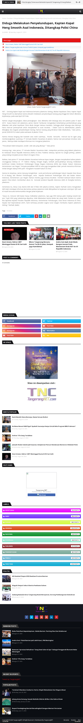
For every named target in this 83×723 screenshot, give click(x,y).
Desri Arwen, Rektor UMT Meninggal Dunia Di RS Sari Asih (40, 2)
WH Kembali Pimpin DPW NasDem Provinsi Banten (30, 576)
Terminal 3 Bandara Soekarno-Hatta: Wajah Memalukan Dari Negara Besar (39, 690)
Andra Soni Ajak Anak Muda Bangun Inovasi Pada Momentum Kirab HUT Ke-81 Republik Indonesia (37, 50)
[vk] (61, 330)
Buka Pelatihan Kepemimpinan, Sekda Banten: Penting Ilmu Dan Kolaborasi (39, 631)
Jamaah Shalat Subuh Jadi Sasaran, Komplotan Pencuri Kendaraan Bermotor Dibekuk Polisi (45, 445)
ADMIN (6, 32)
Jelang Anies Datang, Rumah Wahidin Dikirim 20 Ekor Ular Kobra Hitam (37, 699)
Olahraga (39, 540)
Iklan (79, 720)
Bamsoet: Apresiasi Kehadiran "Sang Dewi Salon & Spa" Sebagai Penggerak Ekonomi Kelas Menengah (44, 651)
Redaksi (73, 720)
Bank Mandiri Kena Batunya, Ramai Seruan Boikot (30, 417)
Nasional (39, 534)
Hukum (39, 522)
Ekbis (39, 516)
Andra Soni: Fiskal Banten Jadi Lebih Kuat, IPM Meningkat (32, 640)
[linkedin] (51, 617)
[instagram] (21, 326)
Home (4, 18)
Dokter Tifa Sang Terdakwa (22, 435)
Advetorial (39, 510)
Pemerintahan (39, 552)
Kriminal (39, 528)
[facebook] (21, 321)
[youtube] (61, 326)
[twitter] (61, 321)
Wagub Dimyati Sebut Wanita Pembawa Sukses (29, 585)
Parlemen (39, 546)
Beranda (66, 720)
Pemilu (39, 558)
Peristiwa (10, 18)
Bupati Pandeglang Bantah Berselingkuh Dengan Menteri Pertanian (37, 708)
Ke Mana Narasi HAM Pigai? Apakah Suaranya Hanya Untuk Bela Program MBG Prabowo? (44, 426)
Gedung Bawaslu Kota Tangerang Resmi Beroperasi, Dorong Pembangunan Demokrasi (43, 595)
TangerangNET (17, 720)
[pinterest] (56, 617)
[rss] (61, 335)
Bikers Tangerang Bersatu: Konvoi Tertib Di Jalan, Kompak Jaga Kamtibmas (30, 47)
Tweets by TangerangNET (11, 679)
